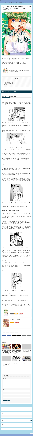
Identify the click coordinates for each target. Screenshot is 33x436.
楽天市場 (20, 313)
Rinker (13, 320)
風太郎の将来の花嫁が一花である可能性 (10, 83)
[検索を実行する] (31, 420)
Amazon (16, 313)
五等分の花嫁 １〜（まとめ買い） (15, 319)
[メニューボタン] (1, 1)
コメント (4, 378)
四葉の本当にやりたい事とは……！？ (10, 82)
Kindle (12, 313)
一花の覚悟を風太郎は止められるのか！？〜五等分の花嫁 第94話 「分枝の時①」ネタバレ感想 (19, 71)
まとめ (6, 84)
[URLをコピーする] (26, 335)
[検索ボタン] (32, 1)
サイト (3, 396)
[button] (16, 114)
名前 (4, 389)
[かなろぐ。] (16, 1)
